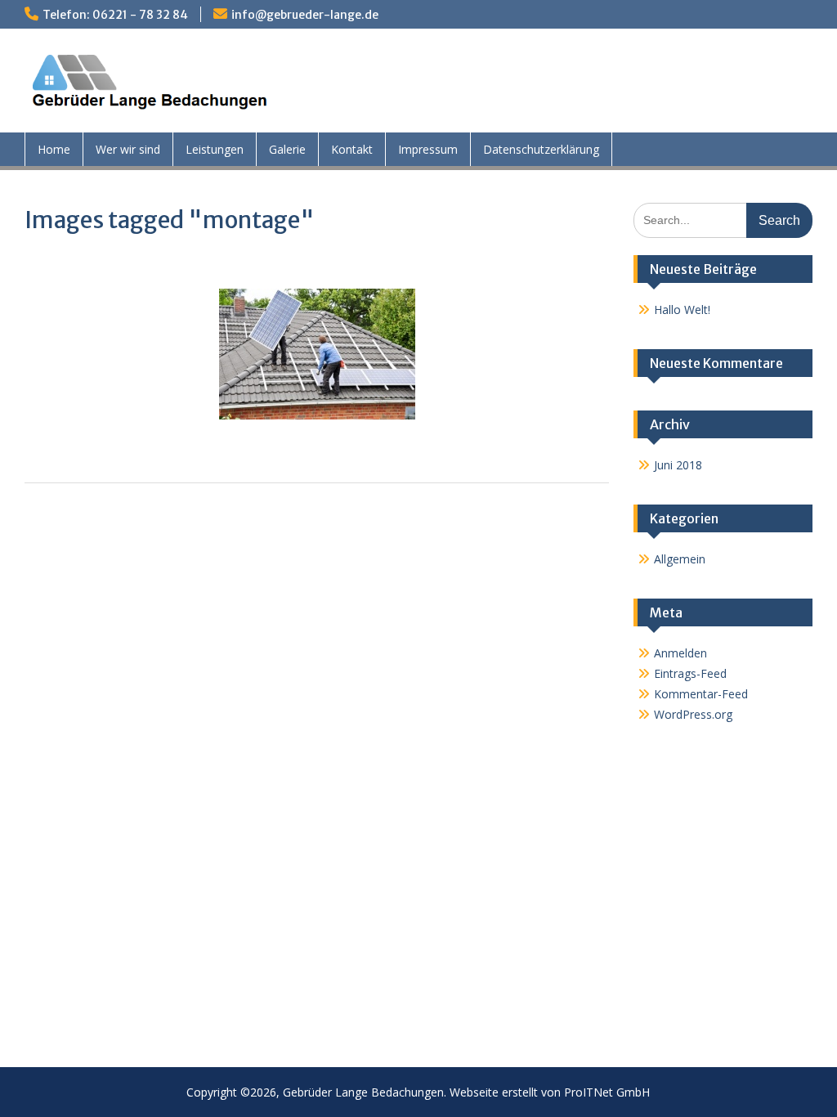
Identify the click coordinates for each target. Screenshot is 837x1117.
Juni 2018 (678, 465)
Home (54, 149)
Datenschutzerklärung (541, 149)
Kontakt (352, 149)
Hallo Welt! (682, 309)
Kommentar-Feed (701, 694)
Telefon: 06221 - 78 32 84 (115, 14)
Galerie (287, 149)
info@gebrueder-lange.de (304, 14)
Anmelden (680, 653)
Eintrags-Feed (690, 673)
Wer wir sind (128, 149)
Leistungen (215, 149)
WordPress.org (693, 714)
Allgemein (679, 559)
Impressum (428, 149)
